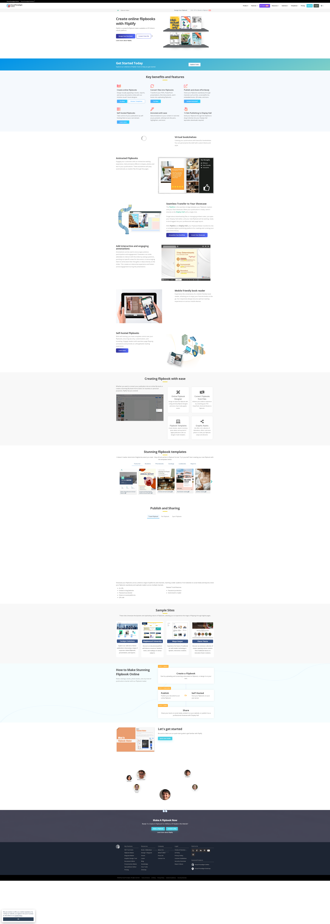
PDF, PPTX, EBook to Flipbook (199, 10)
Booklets (148, 464)
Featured (137, 464)
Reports (193, 464)
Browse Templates (136, 101)
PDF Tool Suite (128, 850)
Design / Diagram (146, 853)
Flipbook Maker (129, 853)
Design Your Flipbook (180, 10)
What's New (161, 853)
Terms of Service (180, 850)
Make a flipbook (158, 829)
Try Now (122, 101)
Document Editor (129, 861)
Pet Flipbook (165, 516)
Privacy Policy (179, 855)
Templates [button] (294, 6)
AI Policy (177, 853)
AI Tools (264, 6)
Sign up (309, 6)
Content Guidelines (181, 858)
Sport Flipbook (177, 516)
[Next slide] (211, 482)
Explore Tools (194, 64)
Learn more (123, 122)
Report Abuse (179, 864)
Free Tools (144, 867)
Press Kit (160, 855)
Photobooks (159, 464)
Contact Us (161, 858)
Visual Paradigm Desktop (27, 1)
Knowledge (144, 864)
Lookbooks (182, 464)
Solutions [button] (284, 6)
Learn (143, 858)
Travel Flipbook (153, 516)
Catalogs (171, 464)
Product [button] (245, 6)
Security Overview (180, 861)
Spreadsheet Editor (130, 867)
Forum (143, 855)
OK (18, 919)
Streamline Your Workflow (177, 235)
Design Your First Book (126, 36)
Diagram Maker (129, 855)
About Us (161, 850)
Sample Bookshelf (192, 101)
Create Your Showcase (198, 235)
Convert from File (143, 36)
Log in (316, 6)
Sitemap (143, 870)
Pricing (303, 6)
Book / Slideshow (146, 850)
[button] (254, 5)
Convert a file (172, 829)
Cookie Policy (18, 915)
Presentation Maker (130, 864)
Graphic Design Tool (130, 858)
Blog (142, 861)
